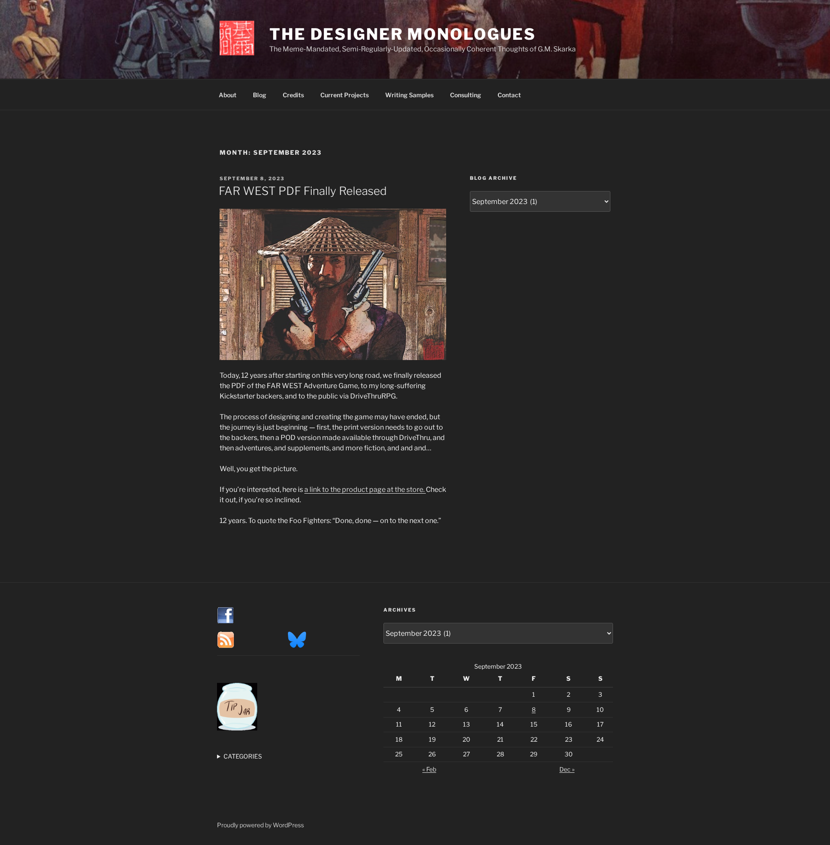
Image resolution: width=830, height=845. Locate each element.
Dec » (567, 769)
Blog (259, 95)
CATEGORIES (242, 756)
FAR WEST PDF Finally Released (303, 191)
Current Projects (344, 95)
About (227, 95)
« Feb (429, 769)
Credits (293, 95)
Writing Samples (409, 95)
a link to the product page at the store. (365, 489)
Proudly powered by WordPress (260, 825)
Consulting (465, 95)
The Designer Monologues (402, 34)
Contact (509, 95)
